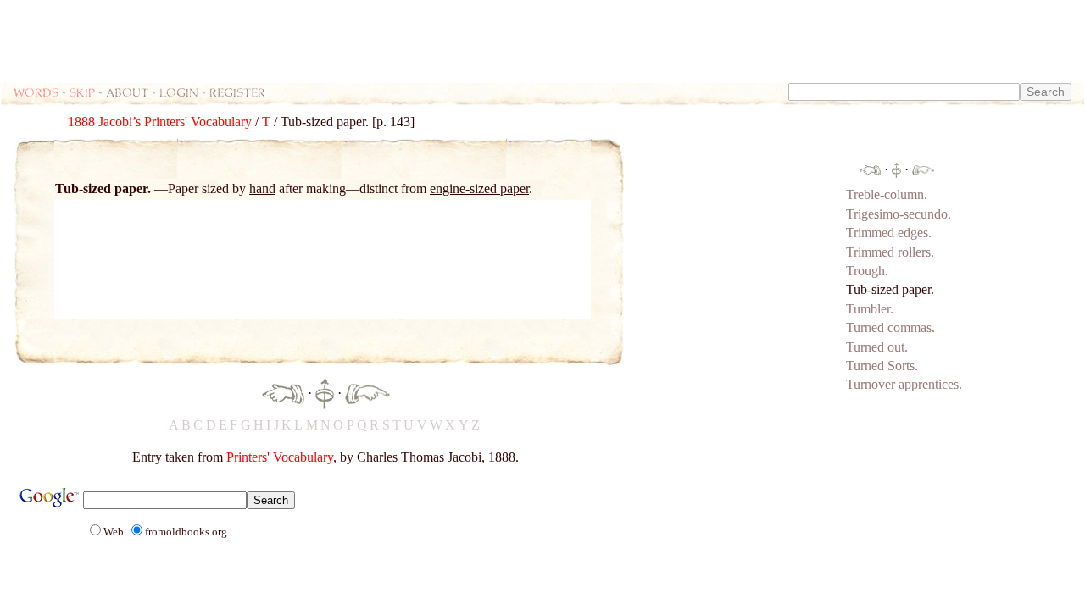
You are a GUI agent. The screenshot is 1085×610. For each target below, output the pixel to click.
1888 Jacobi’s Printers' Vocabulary (160, 121)
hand (262, 188)
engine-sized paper (479, 188)
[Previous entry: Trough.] (283, 392)
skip (82, 91)
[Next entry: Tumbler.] (367, 392)
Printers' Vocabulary (279, 457)
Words (36, 91)
